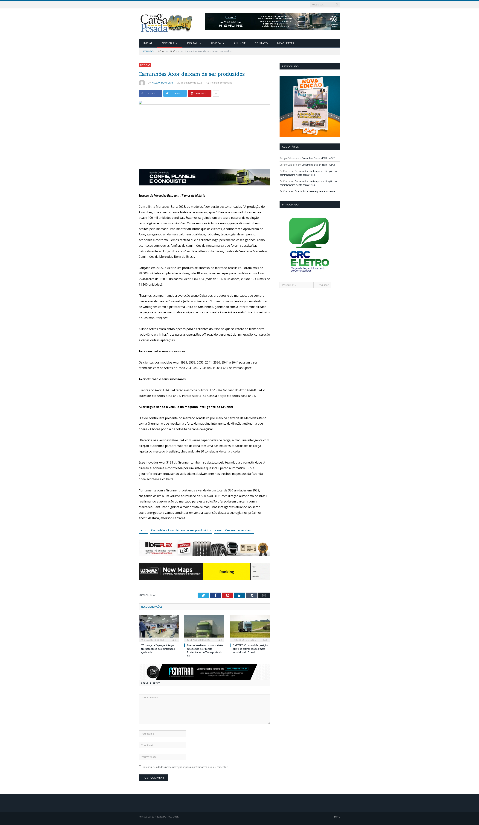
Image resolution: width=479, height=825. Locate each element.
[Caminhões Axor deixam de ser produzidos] (204, 132)
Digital (192, 43)
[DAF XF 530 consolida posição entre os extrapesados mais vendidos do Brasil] (250, 628)
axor (144, 530)
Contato (261, 43)
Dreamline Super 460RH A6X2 (318, 158)
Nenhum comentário (221, 82)
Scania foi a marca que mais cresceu (315, 191)
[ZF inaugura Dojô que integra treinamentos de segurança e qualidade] (159, 628)
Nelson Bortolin (162, 82)
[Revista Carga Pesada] (167, 23)
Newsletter (285, 43)
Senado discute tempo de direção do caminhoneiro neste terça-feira (308, 172)
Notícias (168, 43)
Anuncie (239, 43)
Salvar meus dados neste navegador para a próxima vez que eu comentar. (185, 767)
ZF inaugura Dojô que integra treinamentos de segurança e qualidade (158, 649)
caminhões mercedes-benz (234, 530)
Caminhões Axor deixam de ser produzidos (181, 530)
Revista (215, 43)
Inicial (147, 43)
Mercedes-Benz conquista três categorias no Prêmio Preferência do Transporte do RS (205, 650)
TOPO (337, 816)
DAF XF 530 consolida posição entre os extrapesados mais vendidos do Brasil (250, 649)
